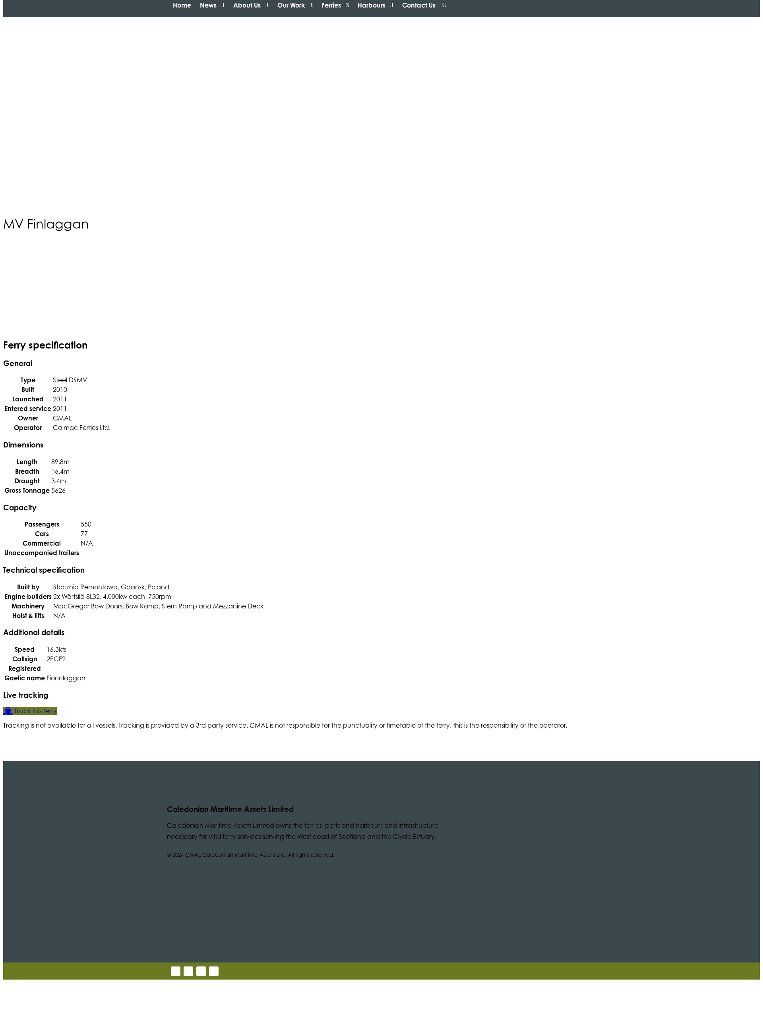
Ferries (331, 5)
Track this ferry (35, 711)
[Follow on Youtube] (201, 971)
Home (182, 5)
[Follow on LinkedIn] (188, 971)
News (208, 5)
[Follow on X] (175, 971)
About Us (247, 5)
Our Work (291, 5)
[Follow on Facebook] (214, 971)
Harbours (371, 5)
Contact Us (419, 5)
